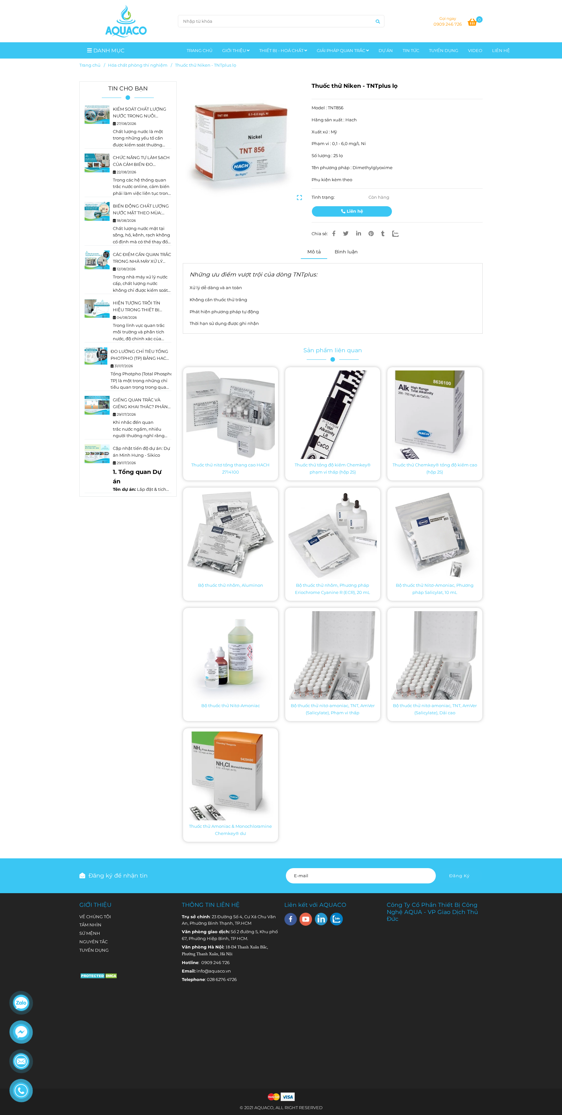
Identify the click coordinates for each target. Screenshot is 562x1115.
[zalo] (336, 919)
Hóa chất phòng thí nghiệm (137, 65)
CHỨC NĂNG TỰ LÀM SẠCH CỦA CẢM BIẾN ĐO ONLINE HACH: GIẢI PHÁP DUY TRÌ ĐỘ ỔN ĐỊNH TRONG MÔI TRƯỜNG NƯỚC (141, 161)
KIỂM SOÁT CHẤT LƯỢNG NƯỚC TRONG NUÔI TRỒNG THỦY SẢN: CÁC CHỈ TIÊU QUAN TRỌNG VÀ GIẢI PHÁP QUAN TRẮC (142, 112)
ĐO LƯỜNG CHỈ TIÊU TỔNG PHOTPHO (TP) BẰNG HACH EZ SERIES (140, 355)
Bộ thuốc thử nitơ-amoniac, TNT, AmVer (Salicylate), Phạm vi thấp (333, 709)
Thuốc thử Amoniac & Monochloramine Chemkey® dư (230, 830)
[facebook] (290, 919)
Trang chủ (89, 65)
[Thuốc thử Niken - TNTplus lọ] (126, 21)
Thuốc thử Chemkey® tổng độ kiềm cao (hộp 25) (435, 468)
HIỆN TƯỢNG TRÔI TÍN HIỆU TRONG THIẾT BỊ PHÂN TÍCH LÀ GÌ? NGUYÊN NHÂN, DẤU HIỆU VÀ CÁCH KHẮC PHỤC (141, 306)
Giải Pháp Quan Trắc (341, 50)
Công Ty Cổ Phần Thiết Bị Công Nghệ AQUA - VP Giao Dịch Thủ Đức (432, 911)
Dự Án (386, 50)
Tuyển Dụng (443, 50)
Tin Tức (411, 50)
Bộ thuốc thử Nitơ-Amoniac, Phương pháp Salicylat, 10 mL (435, 589)
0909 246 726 (448, 24)
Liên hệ (354, 211)
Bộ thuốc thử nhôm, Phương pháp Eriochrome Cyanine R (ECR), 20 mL (332, 589)
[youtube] (306, 919)
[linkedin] (321, 919)
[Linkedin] (358, 233)
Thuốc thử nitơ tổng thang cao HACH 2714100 (230, 468)
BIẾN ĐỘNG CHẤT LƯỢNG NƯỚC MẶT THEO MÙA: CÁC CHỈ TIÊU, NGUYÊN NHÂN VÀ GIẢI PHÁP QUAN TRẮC (142, 209)
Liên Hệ (501, 50)
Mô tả (314, 252)
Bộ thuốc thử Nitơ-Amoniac (230, 705)
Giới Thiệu (234, 50)
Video (475, 50)
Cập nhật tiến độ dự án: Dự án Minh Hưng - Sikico (141, 452)
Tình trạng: (324, 197)
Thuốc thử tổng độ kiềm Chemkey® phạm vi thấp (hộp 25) (333, 468)
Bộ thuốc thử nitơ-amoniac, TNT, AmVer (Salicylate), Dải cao (435, 709)
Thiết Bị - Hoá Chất (281, 50)
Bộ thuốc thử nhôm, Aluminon (230, 585)
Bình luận (346, 252)
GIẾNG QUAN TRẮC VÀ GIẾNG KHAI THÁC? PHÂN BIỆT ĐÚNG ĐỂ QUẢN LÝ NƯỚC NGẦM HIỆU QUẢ (140, 403)
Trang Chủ (199, 50)
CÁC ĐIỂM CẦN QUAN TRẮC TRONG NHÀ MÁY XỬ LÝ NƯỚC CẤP (142, 258)
